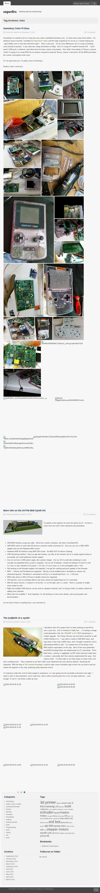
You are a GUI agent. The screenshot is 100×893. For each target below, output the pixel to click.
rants (8, 830)
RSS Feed (18, 792)
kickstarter (61, 816)
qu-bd (49, 825)
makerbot (56, 818)
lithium (51, 818)
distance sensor (63, 809)
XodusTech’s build (40, 41)
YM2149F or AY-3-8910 (72, 633)
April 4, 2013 (26, 622)
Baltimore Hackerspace (50, 846)
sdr (7, 835)
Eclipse (71, 809)
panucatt (64, 822)
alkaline (58, 803)
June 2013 (10, 872)
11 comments (90, 514)
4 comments (91, 622)
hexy (55, 816)
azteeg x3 (52, 806)
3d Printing (10, 801)
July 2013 (9, 869)
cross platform (53, 809)
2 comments (91, 32)
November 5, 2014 (28, 32)
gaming (8, 812)
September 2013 (12, 866)
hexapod (9, 814)
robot (67, 826)
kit (66, 815)
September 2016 (12, 856)
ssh (45, 830)
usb (49, 833)
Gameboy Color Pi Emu (16, 28)
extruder (46, 812)
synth (43, 832)
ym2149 (44, 835)
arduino (64, 803)
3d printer (48, 802)
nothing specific (11, 822)
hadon (65, 812)
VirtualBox (61, 833)
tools (8, 838)
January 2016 (11, 859)
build (68, 806)
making (8, 820)
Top (96, 890)
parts (8, 825)
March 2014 (10, 864)
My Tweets (43, 857)
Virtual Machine (69, 833)
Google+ (24, 792)
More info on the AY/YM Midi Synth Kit (24, 510)
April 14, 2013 (27, 514)
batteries (61, 807)
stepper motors (58, 829)
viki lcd (55, 833)
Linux (46, 818)
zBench (39, 889)
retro (63, 826)
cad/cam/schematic (13, 807)
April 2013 (9, 877)
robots (8, 832)
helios (43, 815)
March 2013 (10, 879)
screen (72, 826)
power (70, 822)
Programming (11, 827)
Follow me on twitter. (21, 792)
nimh (46, 822)
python (42, 826)
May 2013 (9, 874)
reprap (56, 826)
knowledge (10, 817)
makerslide (64, 818)
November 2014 (12, 861)
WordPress (50, 889)
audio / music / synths (13, 804)
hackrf (57, 812)
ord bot (54, 822)
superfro (10, 11)
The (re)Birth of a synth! (16, 618)
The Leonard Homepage (33, 665)
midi (71, 818)
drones (8, 809)
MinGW (42, 822)
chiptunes (44, 809)
